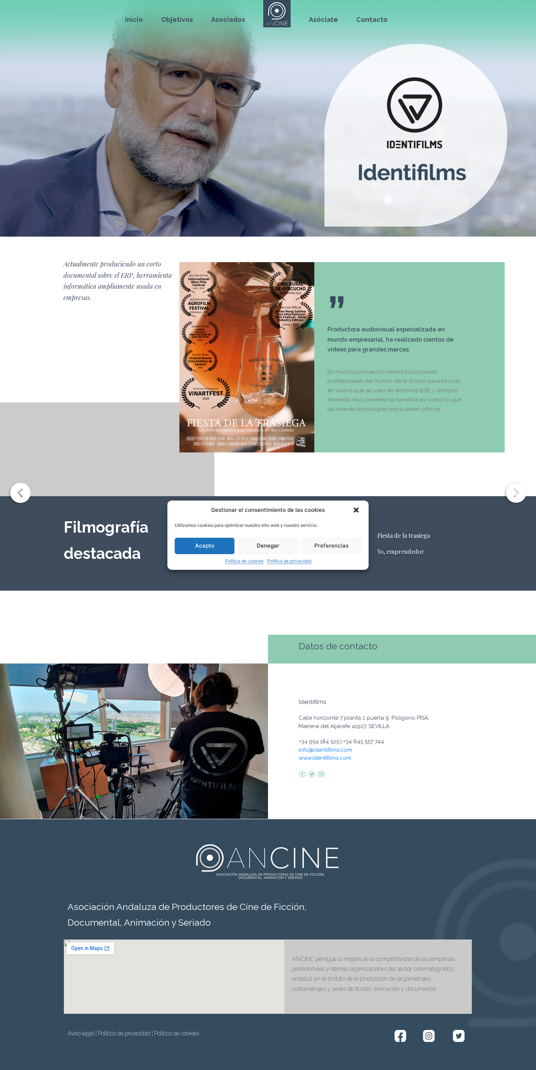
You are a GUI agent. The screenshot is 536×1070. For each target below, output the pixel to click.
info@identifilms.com (325, 750)
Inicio (134, 19)
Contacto (372, 19)
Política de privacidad (289, 561)
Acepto (204, 545)
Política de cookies (244, 561)
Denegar (268, 545)
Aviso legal (80, 1033)
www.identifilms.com (325, 758)
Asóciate (323, 19)
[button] (357, 510)
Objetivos (177, 19)
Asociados (228, 19)
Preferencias (331, 545)
